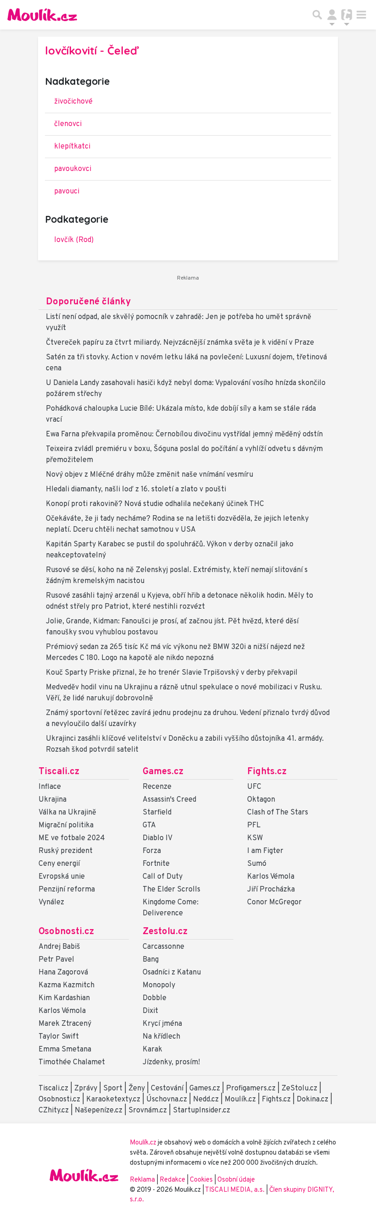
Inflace (50, 787)
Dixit (150, 1011)
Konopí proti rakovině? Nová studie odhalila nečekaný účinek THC (155, 504)
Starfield (157, 812)
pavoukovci (72, 169)
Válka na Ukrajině (67, 812)
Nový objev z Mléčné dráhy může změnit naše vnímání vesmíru (149, 474)
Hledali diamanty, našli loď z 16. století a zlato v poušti (136, 489)
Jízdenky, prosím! (171, 1062)
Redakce (172, 1180)
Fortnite (156, 864)
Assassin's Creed (169, 799)
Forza (152, 851)
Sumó (256, 864)
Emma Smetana (65, 1049)
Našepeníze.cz (98, 1110)
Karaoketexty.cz (113, 1099)
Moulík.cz (240, 1099)
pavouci (66, 191)
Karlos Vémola (270, 876)
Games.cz (163, 772)
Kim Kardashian (64, 998)
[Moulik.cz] (42, 15)
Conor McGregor (274, 902)
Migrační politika (66, 825)
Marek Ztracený (65, 1024)
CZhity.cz (54, 1110)
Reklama (142, 1180)
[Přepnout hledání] (317, 15)
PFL (253, 825)
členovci (68, 124)
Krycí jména (162, 1024)
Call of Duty (162, 876)
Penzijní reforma (67, 889)
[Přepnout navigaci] (332, 15)
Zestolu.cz (165, 932)
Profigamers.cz (251, 1088)
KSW (255, 838)
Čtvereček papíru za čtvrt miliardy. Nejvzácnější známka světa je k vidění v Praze (180, 342)
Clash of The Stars (277, 812)
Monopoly (159, 985)
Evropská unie (62, 876)
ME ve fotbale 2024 (72, 838)
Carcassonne (163, 947)
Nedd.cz (206, 1099)
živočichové (73, 101)
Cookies (201, 1180)
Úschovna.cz (166, 1099)
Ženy (136, 1088)
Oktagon (261, 799)
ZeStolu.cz (299, 1088)
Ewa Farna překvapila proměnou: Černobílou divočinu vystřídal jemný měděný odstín (184, 434)
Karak (152, 1049)
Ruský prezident (66, 851)
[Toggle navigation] (361, 15)
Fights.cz (267, 772)
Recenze (157, 787)
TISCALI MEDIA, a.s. (235, 1190)
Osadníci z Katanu (172, 972)
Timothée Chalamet (72, 1062)
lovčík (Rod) (74, 240)
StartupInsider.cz (201, 1110)
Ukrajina (52, 799)
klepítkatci (72, 146)
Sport (112, 1088)
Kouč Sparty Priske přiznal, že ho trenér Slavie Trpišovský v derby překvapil (172, 672)
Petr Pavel (56, 959)
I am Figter (265, 851)
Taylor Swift (59, 1036)
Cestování (167, 1088)
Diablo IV (157, 838)
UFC (254, 787)
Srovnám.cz (147, 1110)
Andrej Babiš (59, 947)
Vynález (51, 902)
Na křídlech (161, 1036)
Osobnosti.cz (66, 932)
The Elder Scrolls (171, 889)
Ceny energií (59, 864)
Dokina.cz (312, 1099)
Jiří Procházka (271, 889)
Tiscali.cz (59, 772)
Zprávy (85, 1088)
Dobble (154, 998)
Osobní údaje (236, 1180)
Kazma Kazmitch (66, 985)
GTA (149, 825)
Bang (151, 959)
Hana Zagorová (63, 972)
